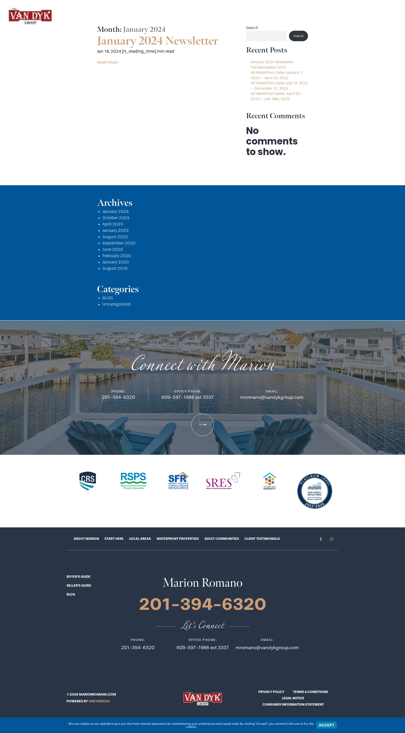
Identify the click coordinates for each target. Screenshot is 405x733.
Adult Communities (221, 539)
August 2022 (115, 236)
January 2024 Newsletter (157, 41)
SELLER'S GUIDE (79, 586)
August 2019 (115, 268)
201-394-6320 (345, 16)
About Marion (86, 539)
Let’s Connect (308, 16)
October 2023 (115, 217)
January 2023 (115, 230)
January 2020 (115, 262)
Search (252, 28)
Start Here (276, 16)
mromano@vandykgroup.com (272, 397)
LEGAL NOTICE (293, 698)
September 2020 (118, 243)
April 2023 (112, 224)
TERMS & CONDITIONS (310, 692)
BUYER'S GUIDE (78, 577)
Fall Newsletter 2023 (268, 67)
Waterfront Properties (178, 539)
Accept (326, 725)
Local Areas (140, 539)
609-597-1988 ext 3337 (187, 397)
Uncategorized (116, 304)
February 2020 (116, 255)
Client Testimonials (262, 539)
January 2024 (115, 211)
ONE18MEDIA (99, 701)
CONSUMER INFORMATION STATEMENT (293, 705)
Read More (107, 62)
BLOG (107, 298)
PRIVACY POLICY (271, 692)
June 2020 (112, 249)
